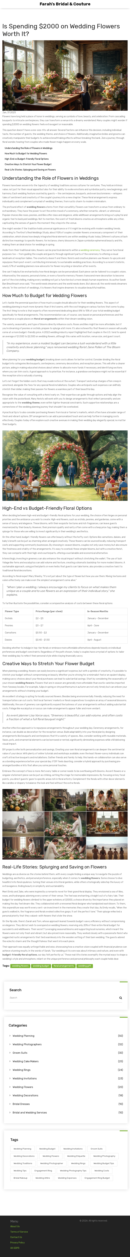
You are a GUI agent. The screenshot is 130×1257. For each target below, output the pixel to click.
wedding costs (101, 1170)
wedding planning (22, 1149)
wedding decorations (24, 1156)
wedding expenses (67, 1178)
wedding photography (104, 1156)
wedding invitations (73, 1149)
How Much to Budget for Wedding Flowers (26, 153)
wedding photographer (51, 1163)
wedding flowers (20, 966)
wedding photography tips (73, 1170)
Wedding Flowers (68, 1087)
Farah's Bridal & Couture (65, 4)
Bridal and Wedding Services (68, 1112)
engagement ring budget (97, 1178)
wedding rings (78, 1163)
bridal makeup (20, 1178)
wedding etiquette (76, 1156)
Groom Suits (68, 1052)
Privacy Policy (17, 1242)
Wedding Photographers (68, 1044)
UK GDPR (14, 1248)
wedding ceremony (90, 250)
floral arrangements (64, 966)
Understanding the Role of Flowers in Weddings (28, 148)
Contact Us (16, 1237)
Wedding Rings (68, 1069)
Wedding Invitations (68, 1078)
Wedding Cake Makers (68, 1061)
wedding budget (41, 966)
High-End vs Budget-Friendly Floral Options (27, 159)
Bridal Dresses (68, 1104)
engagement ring (43, 1170)
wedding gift (84, 966)
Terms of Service (19, 1232)
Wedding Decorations (68, 1095)
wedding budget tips (104, 1163)
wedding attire (43, 1178)
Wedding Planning (68, 1035)
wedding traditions (23, 1163)
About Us (15, 1226)
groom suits (97, 1149)
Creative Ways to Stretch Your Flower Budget (28, 164)
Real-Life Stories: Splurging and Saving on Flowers (30, 169)
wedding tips (20, 1170)
